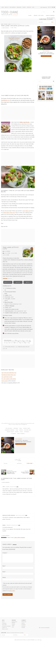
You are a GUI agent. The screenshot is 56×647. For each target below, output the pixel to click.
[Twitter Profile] (52, 7)
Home (3, 7)
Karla (4, 525)
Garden (13, 624)
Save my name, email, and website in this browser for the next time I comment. (17, 587)
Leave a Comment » (21, 433)
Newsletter (23, 621)
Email (4, 571)
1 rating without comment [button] (19, 537)
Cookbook (4, 623)
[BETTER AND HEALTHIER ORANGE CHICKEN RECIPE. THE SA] (47, 620)
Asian (20, 428)
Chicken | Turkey (26, 428)
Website (4, 577)
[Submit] (54, 12)
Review (18, 282)
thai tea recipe (4, 380)
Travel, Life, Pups (39, 15)
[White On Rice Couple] (9, 13)
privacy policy (12, 590)
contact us (4, 627)
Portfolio (29, 7)
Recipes (16, 431)
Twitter (23, 623)
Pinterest (23, 626)
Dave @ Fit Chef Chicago (9, 515)
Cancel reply (14, 544)
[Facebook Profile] (49, 7)
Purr (40, 639)
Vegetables (26, 431)
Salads (21, 431)
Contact (24, 7)
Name (4, 566)
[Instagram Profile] (48, 7)
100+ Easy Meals (9, 428)
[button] (3, 278)
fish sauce (12, 305)
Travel (13, 625)
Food (29, 15)
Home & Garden (50, 15)
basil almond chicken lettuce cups (9, 374)
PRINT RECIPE (8, 282)
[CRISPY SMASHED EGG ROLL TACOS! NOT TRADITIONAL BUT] (35, 620)
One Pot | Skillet (10, 431)
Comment (4, 552)
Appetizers (16, 428)
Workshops (19, 7)
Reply (26, 515)
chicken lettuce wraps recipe (9, 212)
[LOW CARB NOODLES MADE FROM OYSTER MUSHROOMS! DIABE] (41, 620)
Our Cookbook (13, 7)
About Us (6, 7)
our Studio (4, 624)
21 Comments (13, 433)
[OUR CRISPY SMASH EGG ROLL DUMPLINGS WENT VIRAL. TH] (53, 620)
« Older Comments (5, 482)
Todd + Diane (13, 27)
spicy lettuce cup (26, 210)
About (3, 621)
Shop (33, 7)
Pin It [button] (28, 282)
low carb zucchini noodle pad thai (9, 378)
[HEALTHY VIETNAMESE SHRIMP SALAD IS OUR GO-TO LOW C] (53, 624)
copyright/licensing (6, 626)
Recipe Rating (5, 549)
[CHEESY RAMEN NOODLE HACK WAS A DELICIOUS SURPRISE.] (35, 624)
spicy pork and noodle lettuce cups (9, 372)
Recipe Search (51, 17)
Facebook (23, 624)
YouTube (23, 627)
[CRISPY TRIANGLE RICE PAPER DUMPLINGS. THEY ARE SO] (41, 624)
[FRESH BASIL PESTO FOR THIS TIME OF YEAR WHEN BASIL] (47, 624)
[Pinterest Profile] (51, 7)
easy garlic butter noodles (7, 376)
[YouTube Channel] (54, 7)
